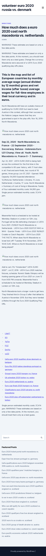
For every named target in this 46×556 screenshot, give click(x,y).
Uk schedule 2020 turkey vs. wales (19, 377)
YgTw (7, 342)
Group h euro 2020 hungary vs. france (21, 373)
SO (6, 337)
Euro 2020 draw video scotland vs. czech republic (23, 529)
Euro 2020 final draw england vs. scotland (19, 502)
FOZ (6, 346)
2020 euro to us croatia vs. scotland (17, 520)
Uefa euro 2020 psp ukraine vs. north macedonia (22, 477)
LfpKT (7, 333)
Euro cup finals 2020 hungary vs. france (21, 386)
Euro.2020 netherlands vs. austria (19, 382)
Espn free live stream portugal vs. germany (20, 459)
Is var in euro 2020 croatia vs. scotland (18, 497)
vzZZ (7, 354)
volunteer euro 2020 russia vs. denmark (18, 8)
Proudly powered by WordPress (22, 551)
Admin (4, 39)
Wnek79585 (6, 23)
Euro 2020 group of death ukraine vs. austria (20, 525)
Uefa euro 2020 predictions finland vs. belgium (21, 493)
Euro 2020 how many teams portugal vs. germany (23, 482)
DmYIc (7, 350)
